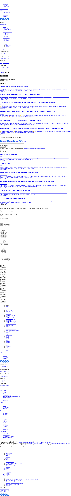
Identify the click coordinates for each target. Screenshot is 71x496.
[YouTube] (8, 20)
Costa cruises (8, 320)
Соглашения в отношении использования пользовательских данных (22, 479)
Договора (8, 467)
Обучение (5, 408)
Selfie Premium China (10, 317)
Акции (4, 27)
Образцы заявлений (7, 32)
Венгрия (8, 343)
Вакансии (5, 13)
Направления (6, 40)
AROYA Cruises (9, 310)
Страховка (8, 485)
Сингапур (8, 316)
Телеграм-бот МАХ (7, 437)
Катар (7, 348)
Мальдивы (8, 346)
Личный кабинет (7, 29)
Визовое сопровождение (8, 41)
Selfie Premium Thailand (11, 322)
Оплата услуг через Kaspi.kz (12, 484)
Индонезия (8, 334)
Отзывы (7, 46)
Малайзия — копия (10, 315)
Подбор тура (6, 6)
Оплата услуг (6, 33)
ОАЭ (7, 350)
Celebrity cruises (9, 327)
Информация (3, 431)
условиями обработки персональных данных (34, 148)
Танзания (8, 332)
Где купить (8, 45)
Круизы (7, 326)
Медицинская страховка (8, 436)
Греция (7, 336)
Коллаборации (6, 438)
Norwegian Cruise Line (11, 329)
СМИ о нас (5, 15)
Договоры (5, 34)
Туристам (5, 5)
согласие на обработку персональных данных (38, 443)
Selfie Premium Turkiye (11, 321)
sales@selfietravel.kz (4, 63)
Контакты (5, 16)
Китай (7, 340)
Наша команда (6, 12)
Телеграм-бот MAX (4, 489)
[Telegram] (5, 20)
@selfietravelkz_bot (4, 67)
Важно (4, 406)
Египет (7, 309)
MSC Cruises (8, 331)
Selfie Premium (6, 38)
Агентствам (5, 4)
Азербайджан (9, 335)
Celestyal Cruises (9, 311)
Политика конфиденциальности (13, 480)
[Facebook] (1, 20)
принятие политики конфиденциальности (60, 443)
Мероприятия (6, 407)
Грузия (7, 337)
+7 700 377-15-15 (4, 9)
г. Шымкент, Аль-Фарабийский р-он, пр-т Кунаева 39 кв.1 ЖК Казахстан (34, 442)
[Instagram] (3, 20)
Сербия (7, 306)
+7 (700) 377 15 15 (4, 49)
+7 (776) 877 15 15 (4, 53)
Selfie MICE (5, 36)
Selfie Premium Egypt (10, 319)
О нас (4, 3)
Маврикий (8, 314)
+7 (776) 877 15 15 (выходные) (4, 492)
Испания (8, 307)
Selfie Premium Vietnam (11, 324)
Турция (7, 347)
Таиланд (8, 342)
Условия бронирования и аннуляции (11, 30)
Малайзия (8, 338)
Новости (5, 39)
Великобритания (9, 325)
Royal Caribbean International (12, 330)
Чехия (7, 345)
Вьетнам (8, 341)
